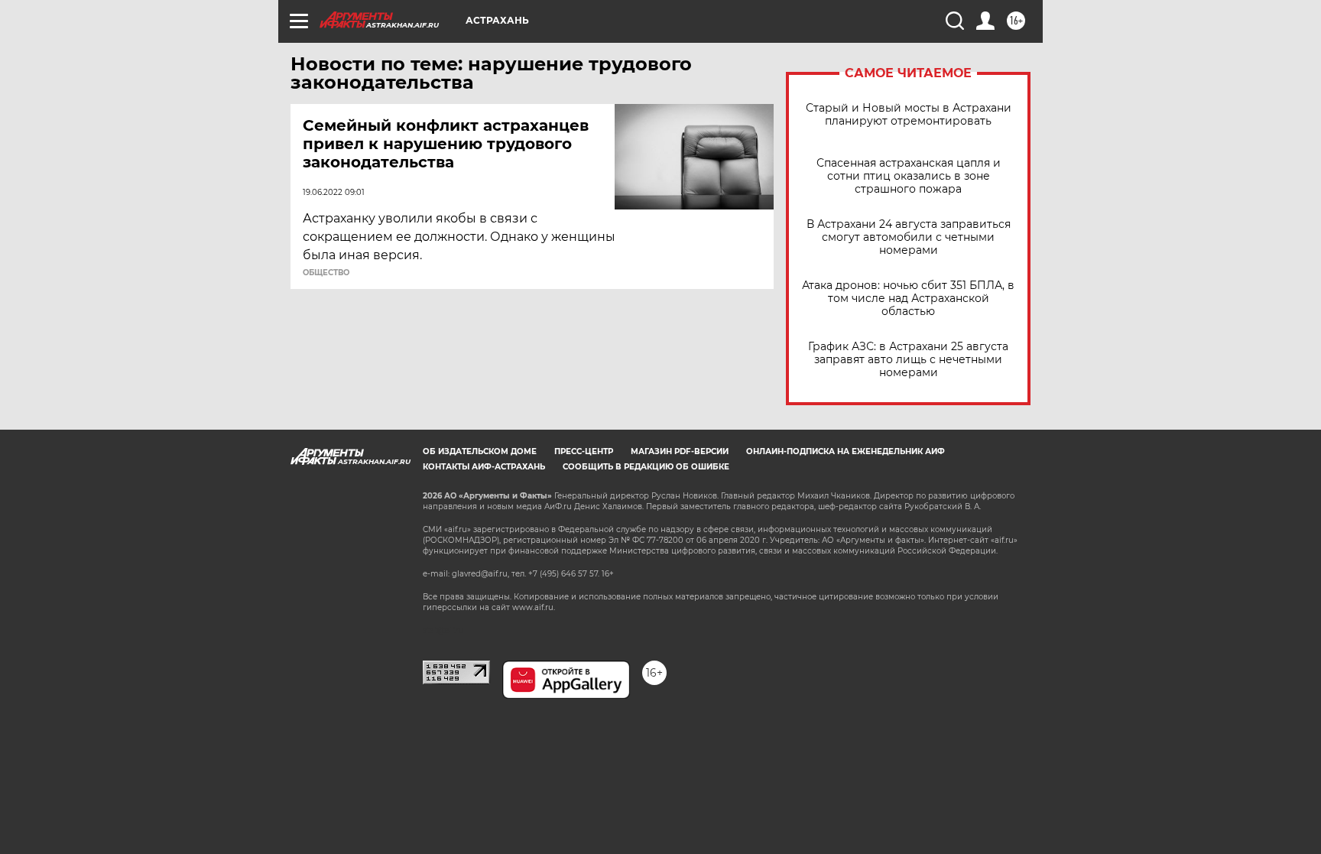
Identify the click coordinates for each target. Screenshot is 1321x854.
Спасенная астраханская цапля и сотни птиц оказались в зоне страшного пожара (908, 176)
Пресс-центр (583, 451)
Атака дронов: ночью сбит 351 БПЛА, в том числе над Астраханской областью (908, 298)
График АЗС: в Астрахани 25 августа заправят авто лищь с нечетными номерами (908, 359)
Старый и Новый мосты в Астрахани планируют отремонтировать (908, 115)
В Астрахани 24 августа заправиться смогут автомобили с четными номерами (909, 237)
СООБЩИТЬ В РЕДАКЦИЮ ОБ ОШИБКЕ (646, 467)
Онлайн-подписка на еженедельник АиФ (845, 451)
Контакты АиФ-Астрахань (484, 467)
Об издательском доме (480, 451)
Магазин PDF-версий (680, 451)
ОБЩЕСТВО (326, 273)
